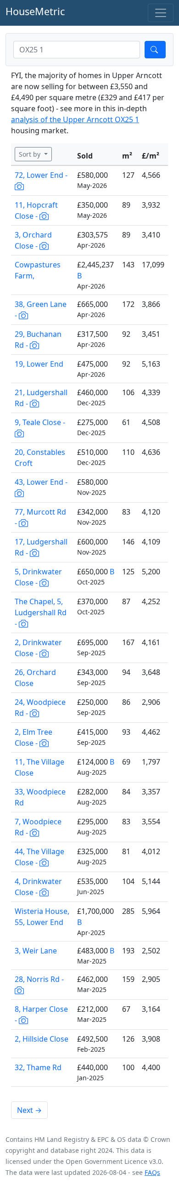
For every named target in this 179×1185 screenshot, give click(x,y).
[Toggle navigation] (160, 13)
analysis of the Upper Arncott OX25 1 (75, 119)
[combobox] (76, 49)
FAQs (152, 1172)
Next (29, 1110)
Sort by (30, 154)
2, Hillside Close (41, 1039)
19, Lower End (39, 364)
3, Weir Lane (36, 951)
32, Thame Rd (38, 1067)
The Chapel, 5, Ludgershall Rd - (41, 612)
